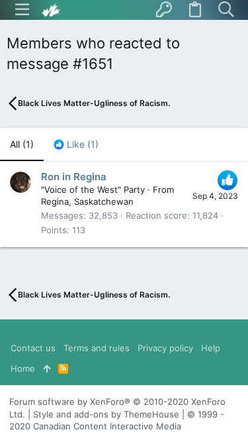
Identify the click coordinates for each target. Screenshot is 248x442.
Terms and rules (96, 348)
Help (210, 348)
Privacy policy (165, 348)
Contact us (33, 348)
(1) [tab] (22, 144)
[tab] (76, 144)
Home (23, 368)
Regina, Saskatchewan (87, 201)
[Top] (46, 368)
